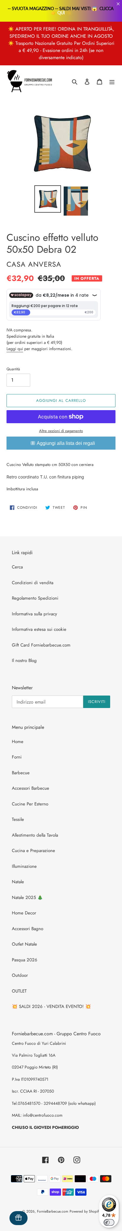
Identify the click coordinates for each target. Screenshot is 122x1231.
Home (17, 741)
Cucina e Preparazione (33, 850)
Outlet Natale (24, 944)
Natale (18, 881)
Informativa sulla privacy (34, 614)
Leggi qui (15, 349)
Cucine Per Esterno (30, 804)
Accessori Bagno (27, 928)
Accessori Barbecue (30, 788)
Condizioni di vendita (32, 582)
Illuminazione (24, 866)
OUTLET (19, 991)
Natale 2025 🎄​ (27, 897)
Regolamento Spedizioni (35, 598)
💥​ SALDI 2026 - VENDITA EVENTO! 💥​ (51, 1006)
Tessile (18, 819)
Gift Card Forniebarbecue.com (41, 645)
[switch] (109, 1222)
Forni (17, 757)
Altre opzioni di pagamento (61, 431)
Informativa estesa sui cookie (39, 629)
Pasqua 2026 (24, 960)
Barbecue (21, 772)
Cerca (17, 567)
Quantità (13, 369)
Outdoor (20, 975)
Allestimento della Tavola (35, 835)
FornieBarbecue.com (52, 1211)
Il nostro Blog (24, 660)
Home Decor (24, 913)
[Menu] (112, 81)
